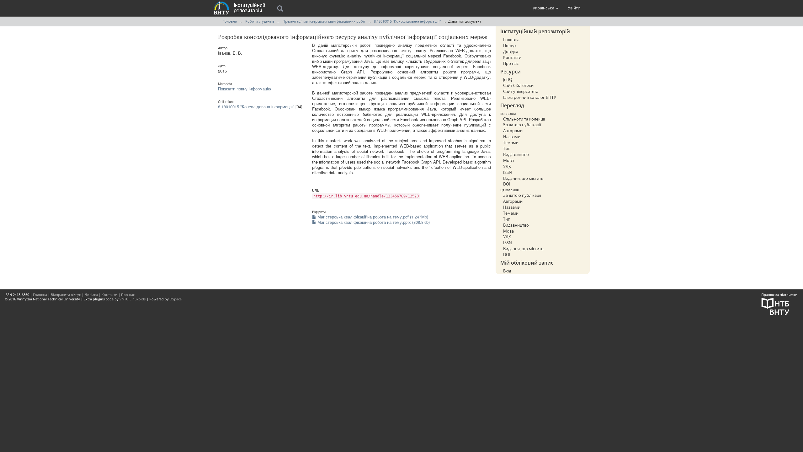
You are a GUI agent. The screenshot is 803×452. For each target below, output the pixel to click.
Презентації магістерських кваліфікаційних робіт (324, 21)
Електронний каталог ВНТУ (529, 97)
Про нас (510, 63)
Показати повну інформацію (244, 89)
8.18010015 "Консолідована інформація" (407, 21)
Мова (508, 160)
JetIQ (507, 79)
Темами (510, 142)
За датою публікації (522, 124)
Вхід (507, 271)
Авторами (513, 130)
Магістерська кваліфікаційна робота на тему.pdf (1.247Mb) (372, 217)
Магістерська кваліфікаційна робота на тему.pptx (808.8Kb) (373, 222)
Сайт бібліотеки (518, 85)
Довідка (510, 51)
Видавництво (516, 154)
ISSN (507, 172)
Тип (506, 148)
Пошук (510, 45)
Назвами (511, 136)
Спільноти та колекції (524, 119)
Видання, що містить (523, 178)
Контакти (512, 57)
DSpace (176, 299)
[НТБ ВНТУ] (775, 306)
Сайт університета (520, 91)
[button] (545, 8)
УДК (507, 166)
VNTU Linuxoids (133, 299)
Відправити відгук (66, 294)
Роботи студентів (259, 21)
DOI (506, 184)
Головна (230, 21)
